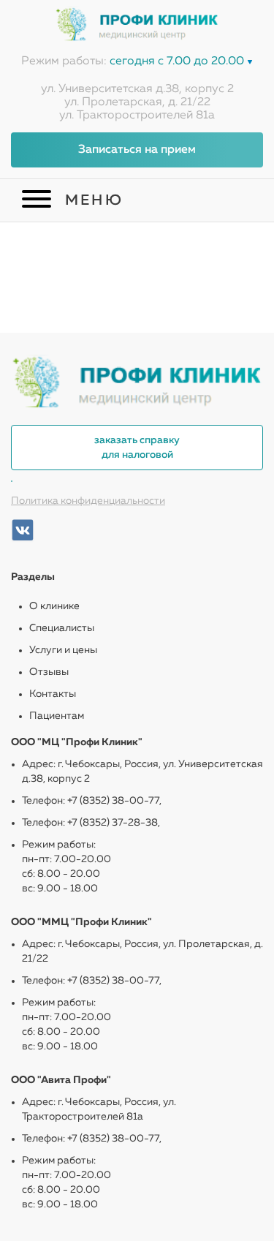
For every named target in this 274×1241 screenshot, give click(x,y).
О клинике (54, 606)
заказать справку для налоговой (137, 447)
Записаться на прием (137, 150)
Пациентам (56, 716)
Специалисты (61, 628)
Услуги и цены (63, 650)
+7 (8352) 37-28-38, (113, 823)
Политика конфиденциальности (88, 501)
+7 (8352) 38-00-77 (113, 801)
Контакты (52, 694)
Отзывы (49, 672)
